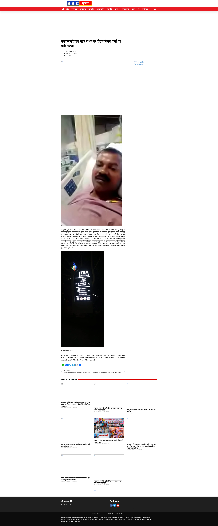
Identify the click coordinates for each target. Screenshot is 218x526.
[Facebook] (111, 505)
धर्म (138, 9)
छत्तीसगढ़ (83, 9)
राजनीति (109, 9)
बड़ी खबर (74, 9)
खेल (133, 9)
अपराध (117, 9)
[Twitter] (114, 505)
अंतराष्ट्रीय (100, 9)
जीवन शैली (125, 9)
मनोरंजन (145, 9)
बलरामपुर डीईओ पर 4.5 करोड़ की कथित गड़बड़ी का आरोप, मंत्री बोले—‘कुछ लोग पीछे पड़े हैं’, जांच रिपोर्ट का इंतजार (75, 404)
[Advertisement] (109, 24)
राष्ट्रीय (91, 9)
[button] (155, 9)
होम (67, 9)
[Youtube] (117, 505)
